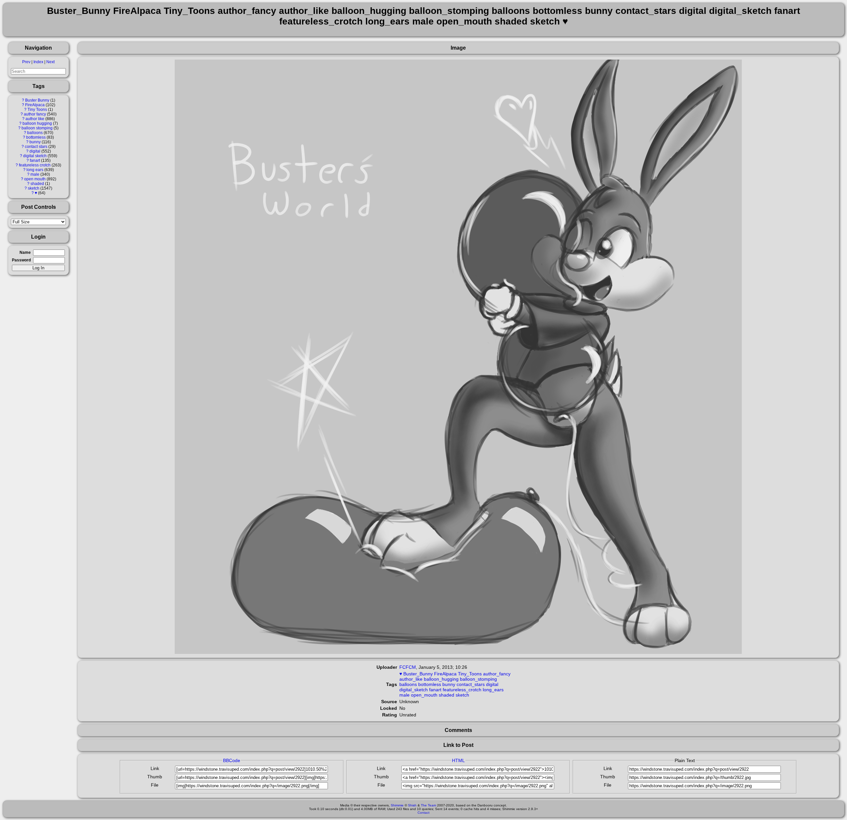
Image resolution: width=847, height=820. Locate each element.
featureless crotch (35, 165)
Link (155, 768)
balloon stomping (37, 128)
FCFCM (407, 667)
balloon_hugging (441, 679)
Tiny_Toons (470, 673)
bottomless (36, 137)
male (34, 174)
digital (34, 151)
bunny (35, 142)
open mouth (35, 179)
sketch (33, 188)
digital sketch (35, 156)
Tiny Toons (37, 109)
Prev (26, 62)
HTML (458, 760)
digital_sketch (413, 689)
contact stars (36, 146)
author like (34, 118)
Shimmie (397, 805)
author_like (411, 679)
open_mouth (424, 695)
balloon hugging (37, 123)
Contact (423, 812)
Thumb (154, 776)
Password (21, 260)
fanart (35, 160)
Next (50, 62)
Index (38, 62)
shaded (37, 183)
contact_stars (471, 684)
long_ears (493, 689)
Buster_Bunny (418, 673)
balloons (35, 132)
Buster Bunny (37, 100)
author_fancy (497, 673)
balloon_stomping (478, 679)
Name (25, 252)
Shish (412, 805)
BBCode (231, 760)
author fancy (35, 114)
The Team (428, 805)
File (154, 785)
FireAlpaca (35, 105)
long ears (34, 169)
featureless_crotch (462, 689)
